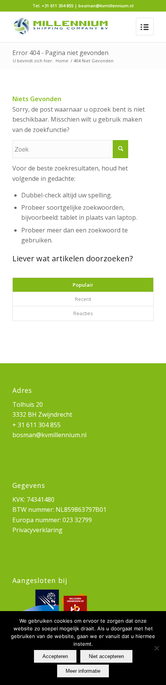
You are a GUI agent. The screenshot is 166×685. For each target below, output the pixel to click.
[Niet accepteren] (156, 648)
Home (62, 60)
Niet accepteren (106, 656)
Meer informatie (83, 671)
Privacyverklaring (37, 530)
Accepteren (55, 656)
